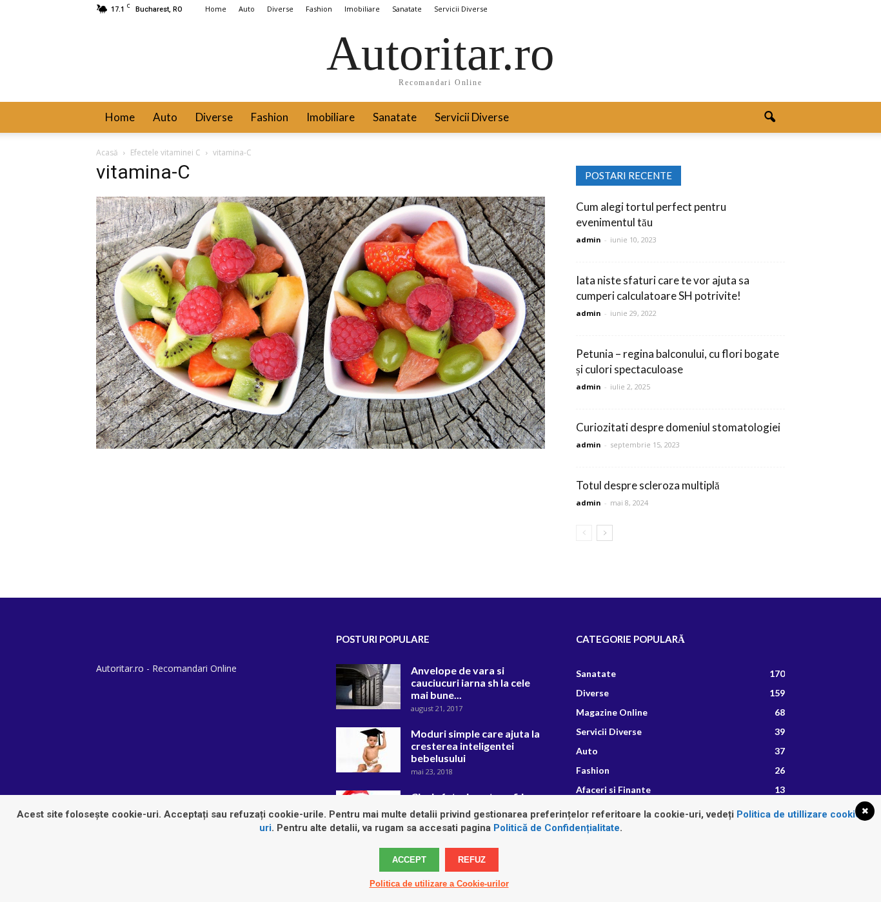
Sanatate (407, 9)
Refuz (472, 860)
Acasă (107, 152)
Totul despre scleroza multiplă (648, 485)
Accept (409, 860)
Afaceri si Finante (613, 789)
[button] (769, 117)
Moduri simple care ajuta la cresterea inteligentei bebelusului (475, 745)
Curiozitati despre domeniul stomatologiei (678, 427)
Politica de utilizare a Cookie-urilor (439, 883)
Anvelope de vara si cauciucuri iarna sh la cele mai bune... (470, 682)
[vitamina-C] (320, 445)
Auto (247, 9)
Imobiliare (362, 9)
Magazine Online (612, 712)
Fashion (319, 9)
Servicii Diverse (461, 9)
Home (215, 9)
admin (588, 239)
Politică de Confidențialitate (556, 828)
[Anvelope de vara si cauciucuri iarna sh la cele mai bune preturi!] (368, 686)
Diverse (280, 9)
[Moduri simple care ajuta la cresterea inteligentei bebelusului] (368, 749)
